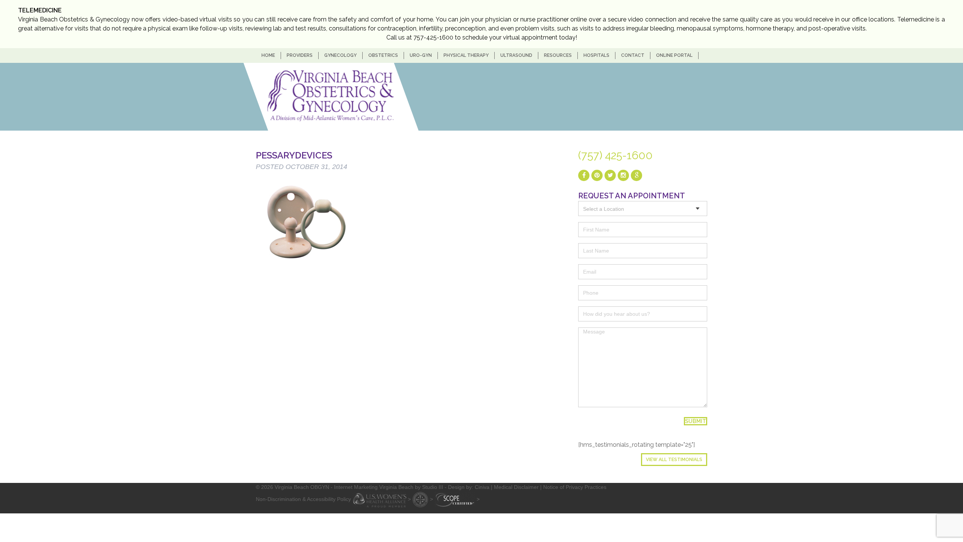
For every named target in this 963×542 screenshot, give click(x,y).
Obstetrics (383, 55)
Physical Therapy (466, 55)
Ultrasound (516, 55)
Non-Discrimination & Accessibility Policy (303, 499)
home (268, 55)
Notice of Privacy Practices (574, 487)
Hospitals (596, 55)
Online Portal (674, 55)
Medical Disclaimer (516, 487)
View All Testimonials (674, 459)
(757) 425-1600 (615, 155)
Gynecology (340, 55)
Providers (300, 55)
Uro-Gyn (421, 55)
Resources (558, 55)
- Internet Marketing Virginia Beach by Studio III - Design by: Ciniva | (412, 487)
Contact (632, 55)
